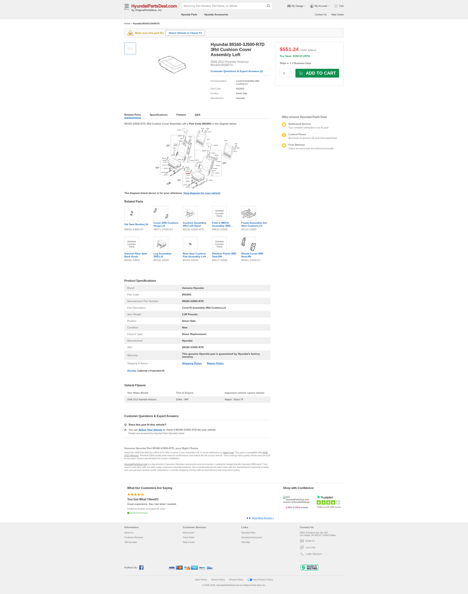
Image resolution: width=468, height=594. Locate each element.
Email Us (310, 541)
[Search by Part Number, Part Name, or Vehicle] (269, 6)
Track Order (189, 537)
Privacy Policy (236, 579)
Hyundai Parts (189, 14)
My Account (188, 532)
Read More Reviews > (263, 518)
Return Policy (215, 363)
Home (127, 23)
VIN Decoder (130, 542)
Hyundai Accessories (216, 14)
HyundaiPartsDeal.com (135, 464)
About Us (128, 532)
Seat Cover (228, 452)
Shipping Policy (192, 363)
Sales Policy (201, 579)
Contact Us (321, 14)
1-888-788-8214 (314, 554)
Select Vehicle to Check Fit (185, 32)
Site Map (245, 542)
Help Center (337, 14)
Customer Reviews (133, 537)
